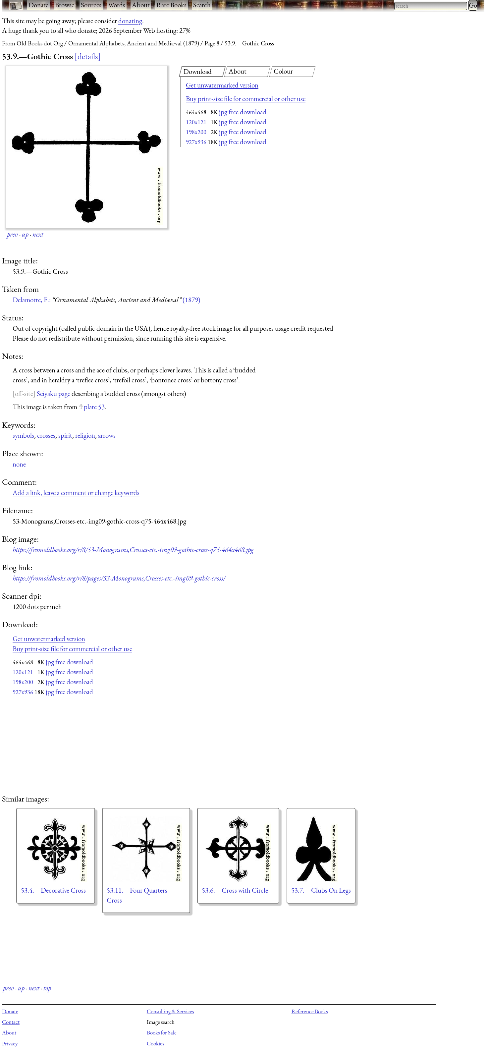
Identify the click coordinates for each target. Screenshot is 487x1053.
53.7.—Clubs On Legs (321, 890)
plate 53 (94, 406)
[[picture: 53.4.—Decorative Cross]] (55, 848)
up (25, 234)
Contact (11, 1021)
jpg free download (242, 111)
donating (130, 20)
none (19, 464)
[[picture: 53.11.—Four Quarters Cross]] (146, 848)
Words (116, 4)
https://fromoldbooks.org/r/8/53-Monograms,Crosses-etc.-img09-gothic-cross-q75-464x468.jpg (133, 549)
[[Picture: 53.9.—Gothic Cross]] (86, 147)
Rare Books (171, 4)
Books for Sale (162, 1032)
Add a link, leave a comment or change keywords (76, 492)
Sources (91, 4)
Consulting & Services (170, 1011)
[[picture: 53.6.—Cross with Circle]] (238, 848)
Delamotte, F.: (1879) (106, 299)
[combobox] (430, 6)
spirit (65, 435)
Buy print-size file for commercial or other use (245, 98)
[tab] (202, 71)
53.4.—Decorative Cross (53, 890)
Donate (38, 4)
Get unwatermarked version (222, 85)
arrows (107, 435)
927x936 (196, 142)
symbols (23, 435)
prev (12, 234)
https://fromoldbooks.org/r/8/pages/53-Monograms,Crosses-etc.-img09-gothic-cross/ (119, 578)
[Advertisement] (234, 202)
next (37, 234)
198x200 (196, 132)
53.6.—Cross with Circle (235, 890)
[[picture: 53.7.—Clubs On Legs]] (321, 848)
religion (85, 435)
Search (202, 4)
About (141, 4)
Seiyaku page (53, 393)
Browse (64, 4)
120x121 (196, 122)
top (47, 987)
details (88, 56)
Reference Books (310, 1011)
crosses (46, 435)
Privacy (10, 1043)
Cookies (155, 1043)
